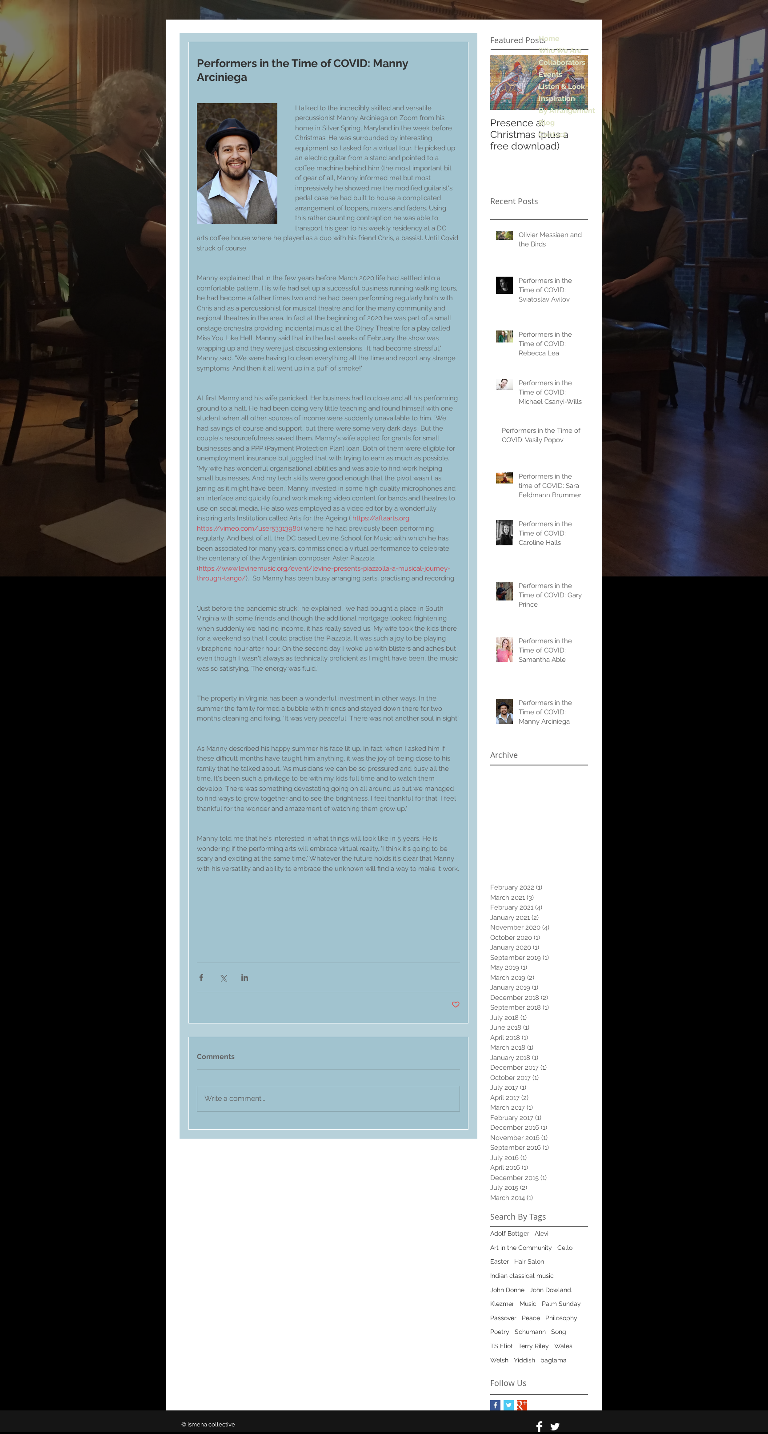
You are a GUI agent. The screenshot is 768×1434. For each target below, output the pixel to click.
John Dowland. (551, 1289)
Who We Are (560, 50)
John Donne (507, 1289)
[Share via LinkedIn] (244, 977)
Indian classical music (522, 1275)
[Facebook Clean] (539, 1426)
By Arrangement (567, 110)
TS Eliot (501, 1345)
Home (549, 38)
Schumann (530, 1331)
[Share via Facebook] (201, 977)
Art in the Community (521, 1247)
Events (550, 74)
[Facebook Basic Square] (495, 1405)
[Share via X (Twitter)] (223, 977)
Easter (499, 1261)
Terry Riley (533, 1345)
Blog (547, 122)
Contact (552, 134)
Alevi (541, 1233)
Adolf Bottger (509, 1233)
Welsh (499, 1360)
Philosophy (561, 1317)
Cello (564, 1247)
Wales (563, 1345)
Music (528, 1303)
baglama (553, 1360)
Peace (531, 1317)
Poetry (499, 1331)
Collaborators (562, 62)
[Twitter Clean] (554, 1426)
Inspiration (557, 98)
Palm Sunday (561, 1303)
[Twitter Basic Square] (509, 1405)
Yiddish (524, 1360)
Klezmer (502, 1303)
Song (558, 1331)
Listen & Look (562, 86)
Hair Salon (529, 1261)
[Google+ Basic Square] (522, 1405)
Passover (503, 1317)
